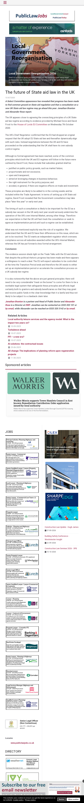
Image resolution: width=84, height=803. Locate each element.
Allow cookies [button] (73, 799)
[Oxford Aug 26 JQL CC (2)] (22, 588)
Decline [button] (61, 799)
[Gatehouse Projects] (61, 476)
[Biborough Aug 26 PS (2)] (22, 444)
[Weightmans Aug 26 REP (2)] (22, 646)
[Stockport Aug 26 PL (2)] (22, 516)
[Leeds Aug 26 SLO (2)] (22, 574)
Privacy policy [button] (30, 800)
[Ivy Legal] (22, 778)
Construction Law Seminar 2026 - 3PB (61, 548)
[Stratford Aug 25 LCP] (22, 617)
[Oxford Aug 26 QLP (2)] (22, 704)
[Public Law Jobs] (42, 16)
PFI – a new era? (16, 336)
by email (9, 308)
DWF (27, 305)
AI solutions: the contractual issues (25, 343)
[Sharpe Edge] (61, 506)
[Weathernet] (22, 763)
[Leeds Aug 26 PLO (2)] (22, 545)
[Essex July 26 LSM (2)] (22, 690)
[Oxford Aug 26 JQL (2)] (22, 473)
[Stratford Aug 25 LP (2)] (22, 603)
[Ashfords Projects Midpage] (42, 29)
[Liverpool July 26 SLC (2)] (22, 458)
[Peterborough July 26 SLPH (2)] (22, 661)
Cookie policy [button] (18, 800)
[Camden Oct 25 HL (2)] (22, 675)
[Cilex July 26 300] (62, 444)
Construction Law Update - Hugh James (62, 527)
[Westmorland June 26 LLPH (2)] (22, 487)
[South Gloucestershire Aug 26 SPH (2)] (22, 530)
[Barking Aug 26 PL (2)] (22, 632)
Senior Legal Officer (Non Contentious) (29, 722)
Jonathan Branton (14, 301)
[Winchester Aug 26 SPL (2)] (22, 559)
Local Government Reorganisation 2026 (20, 38)
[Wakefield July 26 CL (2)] (22, 501)
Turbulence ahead (17, 329)
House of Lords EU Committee (32, 124)
